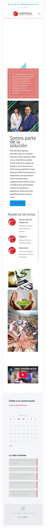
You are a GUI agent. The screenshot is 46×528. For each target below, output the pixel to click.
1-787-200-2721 (14, 4)
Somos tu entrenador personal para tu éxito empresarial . (26, 254)
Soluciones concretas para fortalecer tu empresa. (26, 228)
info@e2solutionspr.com (30, 4)
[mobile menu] (39, 14)
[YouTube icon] (22, 7)
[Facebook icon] (19, 7)
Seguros (23, 236)
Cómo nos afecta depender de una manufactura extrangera (21, 476)
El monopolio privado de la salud (21, 469)
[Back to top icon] (23, 508)
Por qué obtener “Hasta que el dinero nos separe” (22, 461)
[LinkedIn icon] (24, 7)
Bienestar (23, 248)
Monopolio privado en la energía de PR (22, 484)
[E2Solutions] (23, 13)
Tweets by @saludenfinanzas (18, 405)
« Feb (10, 446)
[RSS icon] (27, 7)
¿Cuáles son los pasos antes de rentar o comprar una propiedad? (22, 493)
